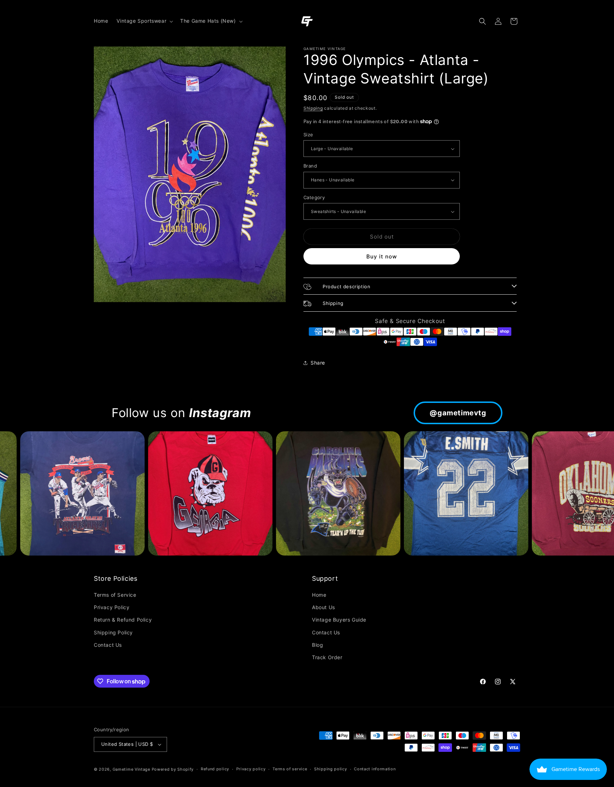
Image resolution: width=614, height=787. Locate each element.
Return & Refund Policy (123, 620)
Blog (317, 645)
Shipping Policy (113, 632)
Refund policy (215, 768)
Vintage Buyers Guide (339, 620)
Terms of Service (115, 595)
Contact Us (108, 645)
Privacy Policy (111, 607)
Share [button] (318, 363)
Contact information (374, 768)
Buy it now (381, 256)
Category (314, 197)
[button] (144, 20)
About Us (323, 607)
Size (308, 134)
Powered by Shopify (173, 769)
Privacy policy (251, 768)
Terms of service (290, 768)
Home (319, 595)
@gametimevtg (458, 413)
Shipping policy (330, 768)
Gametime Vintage (131, 769)
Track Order (327, 657)
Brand (310, 166)
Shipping (313, 108)
